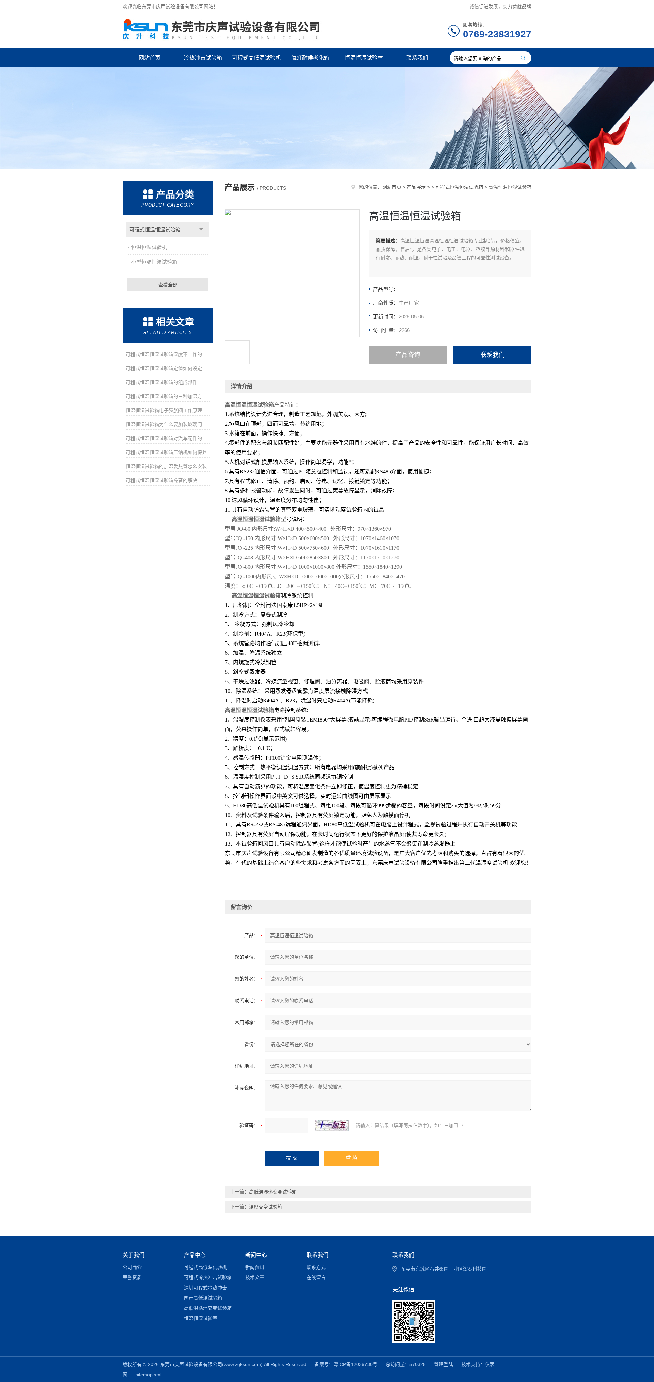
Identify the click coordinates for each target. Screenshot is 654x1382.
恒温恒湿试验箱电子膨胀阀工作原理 (164, 410)
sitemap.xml (148, 1374)
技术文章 (254, 1277)
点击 (201, 229)
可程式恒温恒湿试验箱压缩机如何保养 (166, 452)
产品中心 (195, 1255)
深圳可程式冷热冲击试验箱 (209, 1287)
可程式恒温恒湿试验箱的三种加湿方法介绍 (168, 396)
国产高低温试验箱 (203, 1298)
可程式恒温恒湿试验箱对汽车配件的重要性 (168, 438)
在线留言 (316, 1277)
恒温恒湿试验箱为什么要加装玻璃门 (164, 424)
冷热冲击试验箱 (203, 58)
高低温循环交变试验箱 (208, 1308)
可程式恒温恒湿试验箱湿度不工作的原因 (168, 354)
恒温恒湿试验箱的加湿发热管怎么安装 (166, 466)
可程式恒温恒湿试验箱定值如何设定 (164, 368)
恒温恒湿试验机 (149, 247)
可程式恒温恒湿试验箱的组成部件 (161, 382)
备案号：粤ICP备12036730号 (345, 1364)
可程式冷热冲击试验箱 (208, 1277)
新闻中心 (256, 1255)
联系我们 (417, 58)
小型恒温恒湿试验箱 (154, 262)
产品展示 (416, 187)
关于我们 (133, 1255)
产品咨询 (407, 354)
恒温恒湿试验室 (364, 58)
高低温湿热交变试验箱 (273, 1192)
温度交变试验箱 (265, 1207)
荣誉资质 (132, 1277)
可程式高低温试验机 (256, 58)
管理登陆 (443, 1364)
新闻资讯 (254, 1267)
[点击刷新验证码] (332, 1125)
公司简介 (132, 1267)
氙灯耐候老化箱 (310, 58)
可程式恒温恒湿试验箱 (155, 229)
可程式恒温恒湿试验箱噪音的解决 (161, 480)
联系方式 (316, 1267)
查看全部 (167, 284)
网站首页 (149, 58)
